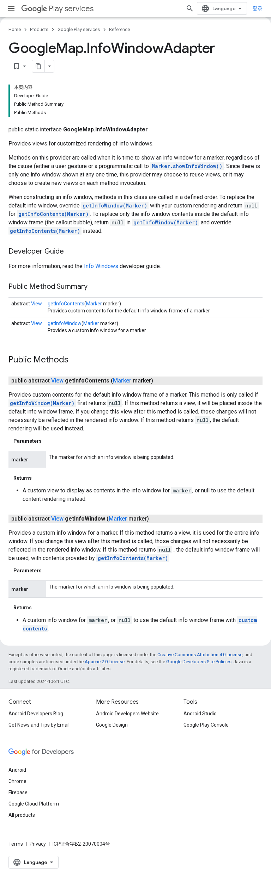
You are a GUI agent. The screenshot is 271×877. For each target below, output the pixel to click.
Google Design (112, 725)
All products (21, 815)
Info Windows (101, 266)
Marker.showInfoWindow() (187, 166)
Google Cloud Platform (33, 804)
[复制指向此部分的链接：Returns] (39, 478)
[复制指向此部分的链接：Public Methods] (75, 360)
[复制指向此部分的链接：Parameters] (49, 441)
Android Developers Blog (35, 713)
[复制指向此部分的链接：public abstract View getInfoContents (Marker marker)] (160, 381)
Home (14, 29)
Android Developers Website (127, 713)
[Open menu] (11, 8)
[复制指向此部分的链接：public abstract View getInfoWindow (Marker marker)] (156, 519)
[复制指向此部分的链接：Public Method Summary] (95, 287)
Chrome (17, 781)
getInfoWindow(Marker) (115, 205)
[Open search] (190, 8)
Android (17, 770)
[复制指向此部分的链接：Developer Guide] (71, 252)
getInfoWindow (65, 323)
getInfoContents (66, 303)
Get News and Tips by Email (39, 725)
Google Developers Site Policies (198, 661)
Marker (94, 303)
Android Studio (200, 713)
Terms (15, 844)
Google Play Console (206, 725)
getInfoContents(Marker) (53, 214)
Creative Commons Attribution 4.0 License (199, 654)
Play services (71, 8)
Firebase (18, 792)
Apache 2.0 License (105, 661)
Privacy (38, 844)
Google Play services (79, 29)
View (36, 303)
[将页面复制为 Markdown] (38, 66)
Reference (119, 29)
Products (39, 29)
